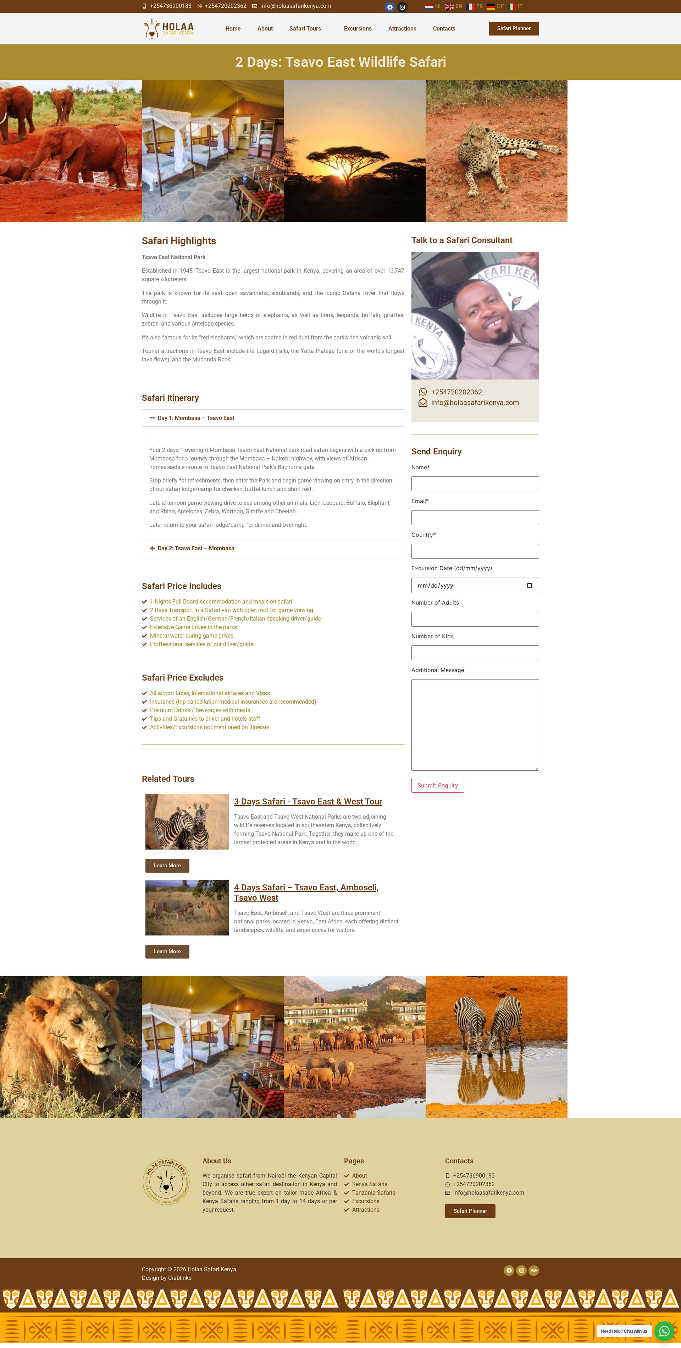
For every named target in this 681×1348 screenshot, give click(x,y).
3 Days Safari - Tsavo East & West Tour (308, 802)
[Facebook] (389, 7)
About (265, 28)
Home (233, 28)
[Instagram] (402, 7)
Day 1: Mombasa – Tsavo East (196, 418)
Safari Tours (305, 28)
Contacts (444, 28)
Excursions (358, 28)
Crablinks (180, 1278)
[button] (273, 418)
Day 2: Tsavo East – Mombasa (196, 548)
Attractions (402, 28)
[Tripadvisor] (533, 1270)
